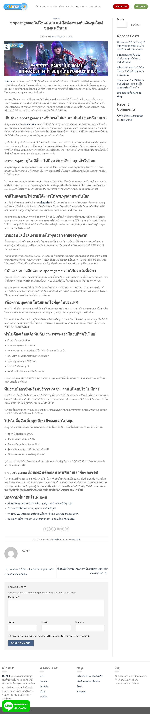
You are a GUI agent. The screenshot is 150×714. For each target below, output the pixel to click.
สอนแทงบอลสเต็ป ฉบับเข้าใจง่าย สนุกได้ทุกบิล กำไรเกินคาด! (129, 58)
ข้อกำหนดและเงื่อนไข (88, 681)
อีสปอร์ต (74, 6)
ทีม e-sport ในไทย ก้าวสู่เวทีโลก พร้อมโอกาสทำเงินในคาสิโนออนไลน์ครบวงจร (131, 46)
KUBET (43, 6)
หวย (67, 6)
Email (45, 622)
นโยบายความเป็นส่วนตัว (89, 676)
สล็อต (61, 6)
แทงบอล (83, 6)
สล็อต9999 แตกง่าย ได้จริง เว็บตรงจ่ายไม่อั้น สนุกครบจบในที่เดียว (130, 71)
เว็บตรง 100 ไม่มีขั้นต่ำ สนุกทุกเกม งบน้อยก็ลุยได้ (31, 508)
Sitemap (81, 691)
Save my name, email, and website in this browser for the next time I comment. (51, 636)
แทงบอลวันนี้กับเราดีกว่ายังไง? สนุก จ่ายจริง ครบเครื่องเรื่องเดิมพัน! (41, 518)
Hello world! (126, 119)
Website (79, 622)
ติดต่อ (80, 686)
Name (11, 622)
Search (120, 19)
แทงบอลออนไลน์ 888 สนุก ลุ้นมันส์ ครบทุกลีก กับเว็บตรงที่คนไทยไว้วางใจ (130, 84)
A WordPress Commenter (130, 115)
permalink (76, 539)
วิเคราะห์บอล (94, 6)
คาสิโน (54, 6)
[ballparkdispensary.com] (16, 6)
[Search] (37, 6)
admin (70, 37)
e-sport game (30, 124)
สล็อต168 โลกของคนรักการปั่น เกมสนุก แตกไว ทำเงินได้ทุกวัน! (39, 503)
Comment (13, 597)
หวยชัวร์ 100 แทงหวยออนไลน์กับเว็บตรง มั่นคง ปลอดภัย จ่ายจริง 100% (43, 513)
